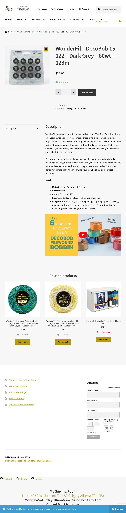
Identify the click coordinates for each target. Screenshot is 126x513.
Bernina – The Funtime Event (23, 380)
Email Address (93, 390)
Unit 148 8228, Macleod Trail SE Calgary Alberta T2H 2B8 (63, 495)
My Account (84, 9)
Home (8, 19)
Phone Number (93, 420)
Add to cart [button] (23, 342)
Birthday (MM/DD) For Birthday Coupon (111, 422)
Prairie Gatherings (17, 392)
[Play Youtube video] (83, 235)
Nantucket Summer (18, 386)
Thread (19, 32)
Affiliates (74, 19)
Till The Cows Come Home (21, 404)
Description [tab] (10, 128)
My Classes (42, 9)
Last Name (92, 410)
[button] (46, 49)
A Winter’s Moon (16, 398)
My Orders (71, 9)
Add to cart (87, 92)
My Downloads (57, 9)
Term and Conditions (15, 460)
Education (55, 19)
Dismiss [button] (119, 508)
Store (20, 19)
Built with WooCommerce (41, 460)
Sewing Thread (30, 32)
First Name (92, 400)
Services (36, 19)
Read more (103, 339)
